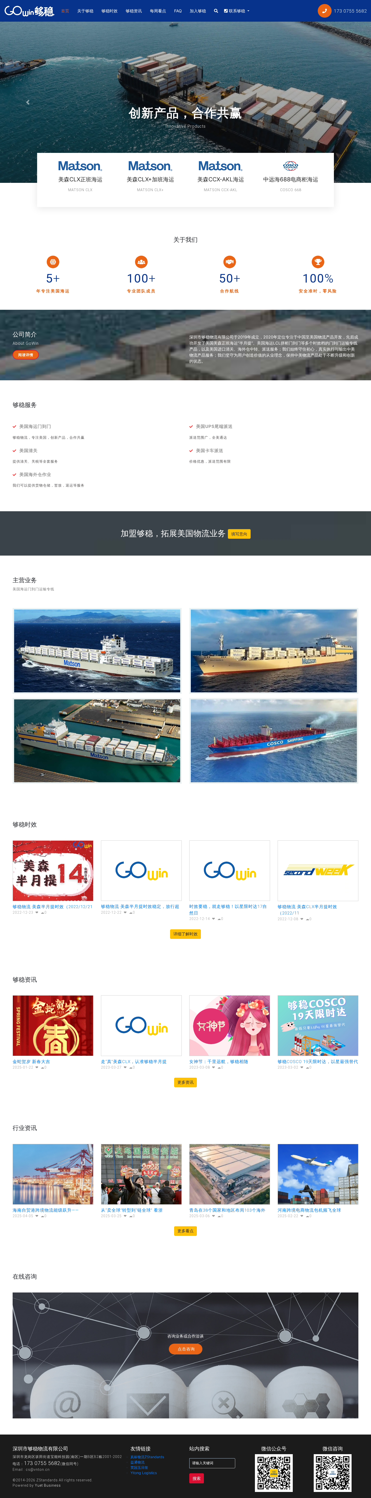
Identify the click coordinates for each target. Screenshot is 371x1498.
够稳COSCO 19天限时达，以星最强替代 (318, 1061)
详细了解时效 (185, 934)
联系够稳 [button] (237, 10)
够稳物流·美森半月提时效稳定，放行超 (140, 906)
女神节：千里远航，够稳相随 (218, 1061)
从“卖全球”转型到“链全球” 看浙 (132, 1210)
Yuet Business (48, 1485)
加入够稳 (198, 10)
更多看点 (185, 1231)
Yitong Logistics (143, 1473)
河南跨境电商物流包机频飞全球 (309, 1210)
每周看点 (158, 10)
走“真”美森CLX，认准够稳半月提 (134, 1061)
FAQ (178, 10)
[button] (28, 102)
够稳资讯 (134, 10)
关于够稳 (85, 10)
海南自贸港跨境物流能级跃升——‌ (46, 1210)
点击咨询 (185, 1349)
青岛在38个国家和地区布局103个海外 (227, 1210)
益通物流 (137, 1462)
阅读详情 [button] (25, 355)
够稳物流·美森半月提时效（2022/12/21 (53, 906)
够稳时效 (109, 10)
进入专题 (183, 125)
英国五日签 (139, 1467)
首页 (66, 10)
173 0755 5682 (42, 1463)
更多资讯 (185, 1082)
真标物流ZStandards (147, 1457)
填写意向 (239, 533)
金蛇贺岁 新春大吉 (31, 1061)
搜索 (197, 1478)
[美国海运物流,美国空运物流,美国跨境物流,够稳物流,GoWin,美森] (29, 10)
